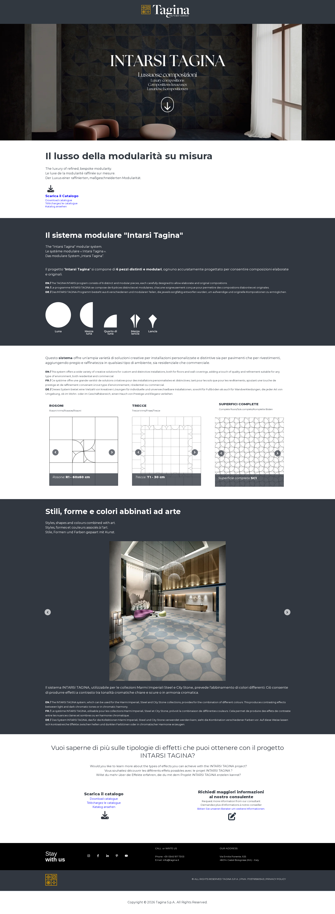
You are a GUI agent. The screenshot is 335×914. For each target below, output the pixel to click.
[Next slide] (112, 452)
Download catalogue (58, 200)
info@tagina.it (171, 860)
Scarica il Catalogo (62, 196)
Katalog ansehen (56, 206)
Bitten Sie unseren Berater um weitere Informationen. (231, 808)
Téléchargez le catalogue (61, 203)
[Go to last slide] (55, 452)
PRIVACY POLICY (276, 879)
